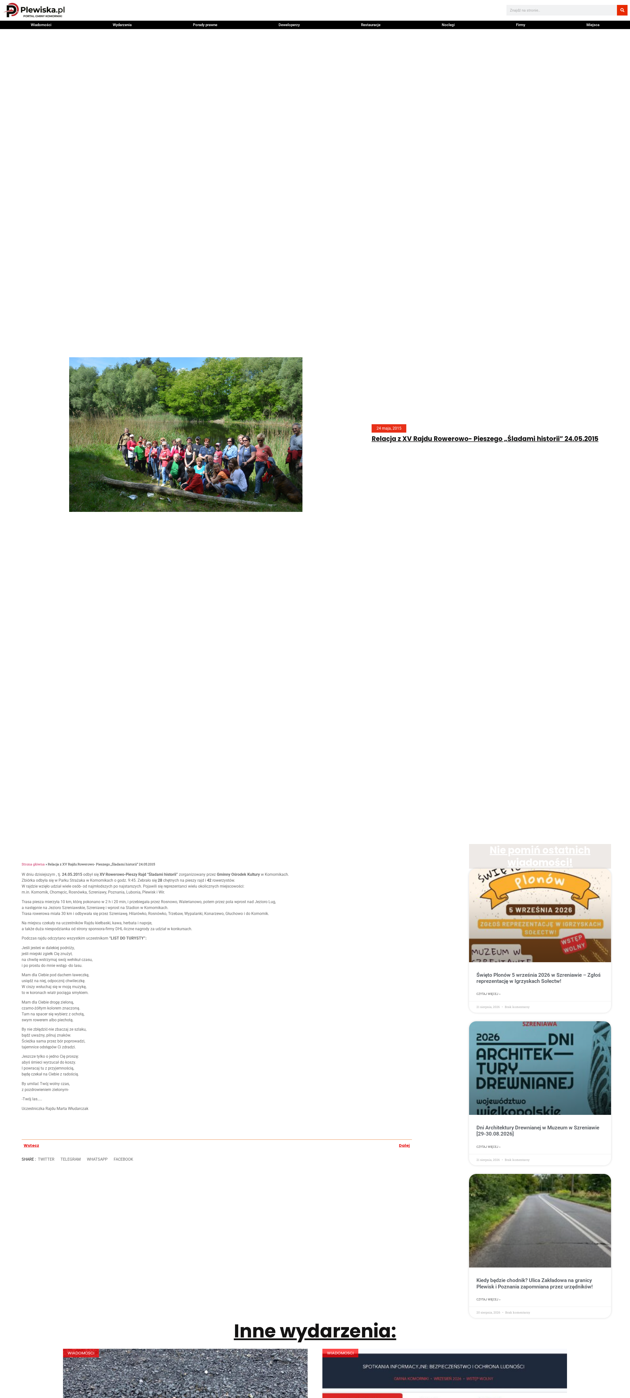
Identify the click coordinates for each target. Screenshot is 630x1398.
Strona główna (33, 864)
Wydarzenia (122, 25)
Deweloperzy (289, 25)
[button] (46, 1159)
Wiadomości (41, 25)
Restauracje (370, 25)
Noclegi (448, 25)
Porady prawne (205, 25)
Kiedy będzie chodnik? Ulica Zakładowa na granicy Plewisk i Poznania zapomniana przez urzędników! (534, 1283)
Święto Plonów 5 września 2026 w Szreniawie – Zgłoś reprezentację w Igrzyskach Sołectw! (538, 978)
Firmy (520, 25)
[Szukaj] (622, 10)
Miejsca (592, 25)
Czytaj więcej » (488, 994)
